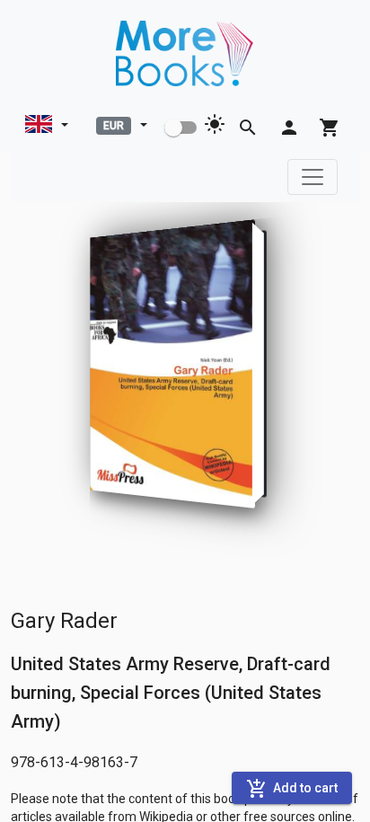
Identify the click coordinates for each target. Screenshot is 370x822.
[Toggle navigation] (312, 177)
